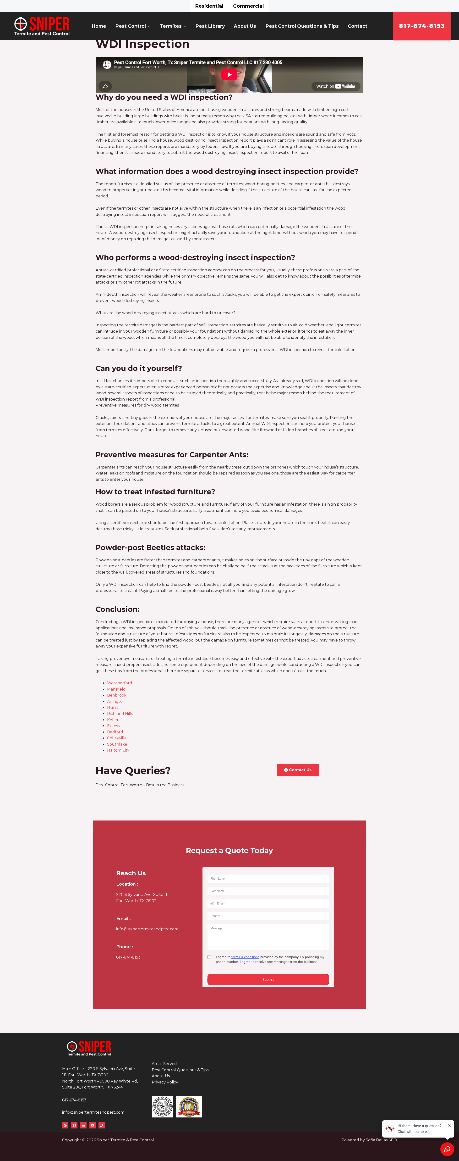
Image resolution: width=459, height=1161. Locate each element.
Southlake (117, 744)
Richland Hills (120, 713)
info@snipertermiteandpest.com (147, 929)
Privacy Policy (165, 1082)
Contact (357, 26)
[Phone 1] (101, 1125)
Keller (113, 720)
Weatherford (119, 683)
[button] (422, 26)
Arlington (116, 701)
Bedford (115, 732)
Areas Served (164, 1063)
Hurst (112, 707)
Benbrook (116, 695)
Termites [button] (171, 26)
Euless (113, 726)
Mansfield (116, 689)
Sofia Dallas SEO (381, 1140)
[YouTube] (92, 1125)
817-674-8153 (128, 957)
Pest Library (210, 26)
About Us (245, 26)
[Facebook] (74, 1125)
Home (99, 26)
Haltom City (118, 750)
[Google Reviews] (65, 1125)
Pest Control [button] (130, 26)
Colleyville (117, 738)
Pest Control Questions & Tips (302, 26)
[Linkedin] (83, 1125)
